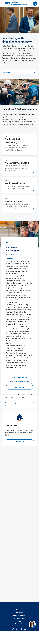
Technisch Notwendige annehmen (19, 381)
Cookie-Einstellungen (19, 377)
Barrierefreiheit (19, 624)
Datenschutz (19, 613)
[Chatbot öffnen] (32, 624)
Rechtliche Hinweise (19, 618)
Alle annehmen (19, 387)
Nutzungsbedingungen (19, 615)
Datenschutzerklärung (13, 255)
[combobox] (19, 72)
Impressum (19, 610)
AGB (19, 621)
